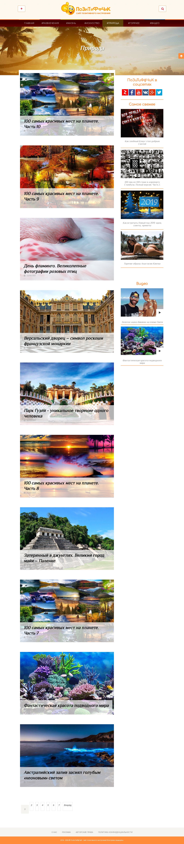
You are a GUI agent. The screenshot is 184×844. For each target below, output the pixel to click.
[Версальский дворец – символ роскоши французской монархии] (67, 321)
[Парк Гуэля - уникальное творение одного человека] (67, 394)
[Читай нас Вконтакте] (145, 92)
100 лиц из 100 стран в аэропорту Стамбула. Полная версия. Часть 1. (142, 183)
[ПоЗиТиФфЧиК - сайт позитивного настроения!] (87, 9)
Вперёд (67, 805)
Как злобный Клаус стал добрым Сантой (142, 142)
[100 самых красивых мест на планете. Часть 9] (67, 176)
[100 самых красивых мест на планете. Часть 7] (67, 611)
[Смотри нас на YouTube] (139, 92)
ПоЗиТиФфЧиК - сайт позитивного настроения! (89, 840)
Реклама (66, 832)
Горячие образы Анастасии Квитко (142, 263)
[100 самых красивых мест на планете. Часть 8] (67, 466)
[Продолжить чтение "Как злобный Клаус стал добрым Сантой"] (142, 123)
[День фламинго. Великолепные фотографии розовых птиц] (67, 249)
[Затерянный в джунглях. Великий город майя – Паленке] (67, 538)
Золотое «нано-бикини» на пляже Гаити (142, 322)
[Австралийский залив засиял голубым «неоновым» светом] (67, 755)
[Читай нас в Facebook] (132, 92)
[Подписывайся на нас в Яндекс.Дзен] (125, 92)
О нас (54, 832)
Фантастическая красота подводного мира (66, 705)
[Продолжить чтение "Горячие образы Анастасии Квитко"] (142, 245)
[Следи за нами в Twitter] (159, 92)
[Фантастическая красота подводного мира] (67, 683)
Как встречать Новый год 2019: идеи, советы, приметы (142, 224)
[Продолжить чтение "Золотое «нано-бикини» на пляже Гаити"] (142, 302)
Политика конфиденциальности (115, 832)
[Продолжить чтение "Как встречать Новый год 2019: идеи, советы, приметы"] (142, 205)
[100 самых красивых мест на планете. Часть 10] (67, 104)
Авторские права (84, 832)
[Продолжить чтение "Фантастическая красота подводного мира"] (142, 341)
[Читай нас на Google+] (152, 92)
